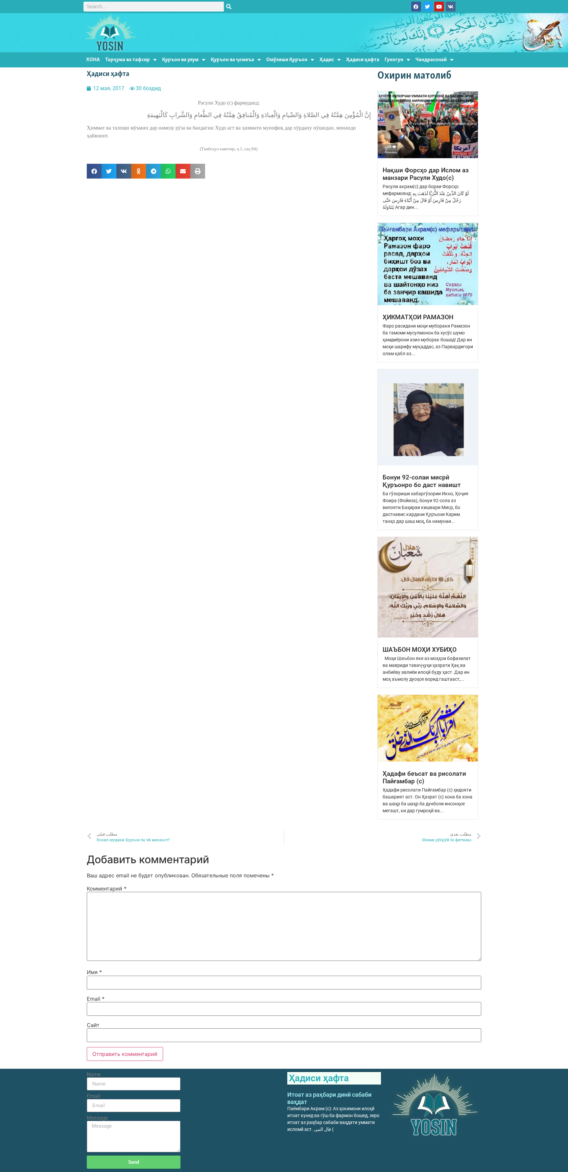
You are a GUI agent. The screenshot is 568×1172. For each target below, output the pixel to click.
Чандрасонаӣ (431, 59)
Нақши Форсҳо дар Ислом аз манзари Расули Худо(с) (426, 174)
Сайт (93, 1025)
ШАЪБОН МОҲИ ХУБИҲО (420, 649)
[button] (94, 171)
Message (97, 1118)
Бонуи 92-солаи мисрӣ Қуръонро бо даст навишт (422, 481)
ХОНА (93, 59)
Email (96, 998)
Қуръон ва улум (180, 59)
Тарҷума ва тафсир (127, 59)
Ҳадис (327, 59)
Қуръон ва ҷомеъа (232, 59)
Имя (94, 972)
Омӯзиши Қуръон (286, 59)
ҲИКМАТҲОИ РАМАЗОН (418, 317)
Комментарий (107, 888)
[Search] (229, 7)
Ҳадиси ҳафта (362, 59)
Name (94, 1074)
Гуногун (394, 59)
